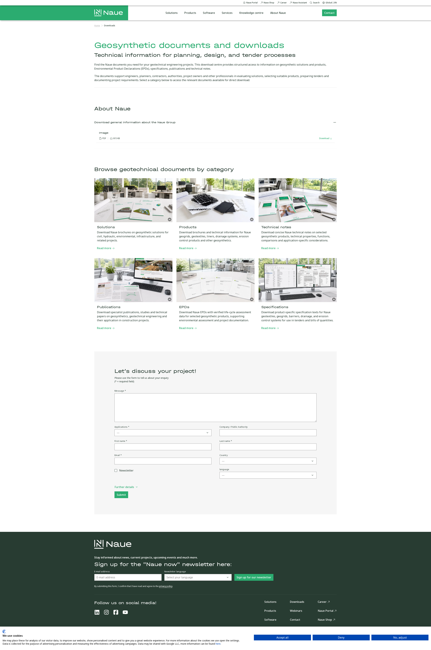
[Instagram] (106, 612)
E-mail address (102, 572)
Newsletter (126, 470)
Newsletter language (175, 572)
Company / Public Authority (233, 427)
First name (120, 441)
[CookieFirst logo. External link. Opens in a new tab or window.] (4, 631)
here (218, 643)
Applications (121, 427)
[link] (109, 25)
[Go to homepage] (108, 12)
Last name (226, 441)
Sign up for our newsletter (254, 577)
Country (224, 455)
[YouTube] (125, 612)
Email (118, 455)
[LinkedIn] (97, 612)
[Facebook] (116, 612)
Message (120, 391)
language (224, 469)
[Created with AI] (169, 219)
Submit (121, 495)
